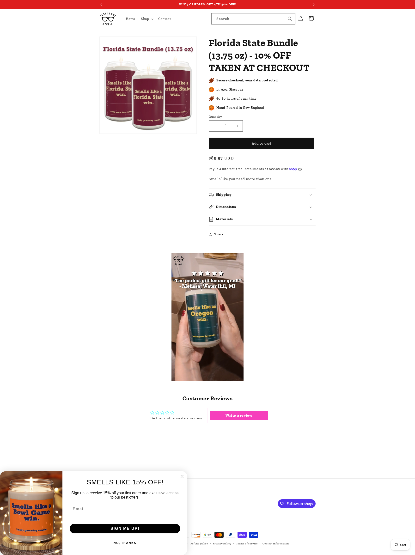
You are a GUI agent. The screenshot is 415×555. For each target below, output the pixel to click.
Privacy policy (222, 543)
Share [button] (219, 234)
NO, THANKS (125, 543)
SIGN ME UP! (125, 528)
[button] (146, 19)
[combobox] (253, 18)
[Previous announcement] (101, 4)
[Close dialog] (182, 476)
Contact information (275, 543)
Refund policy (199, 543)
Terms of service (247, 543)
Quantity (215, 116)
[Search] (290, 18)
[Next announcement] (314, 4)
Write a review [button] (239, 415)
